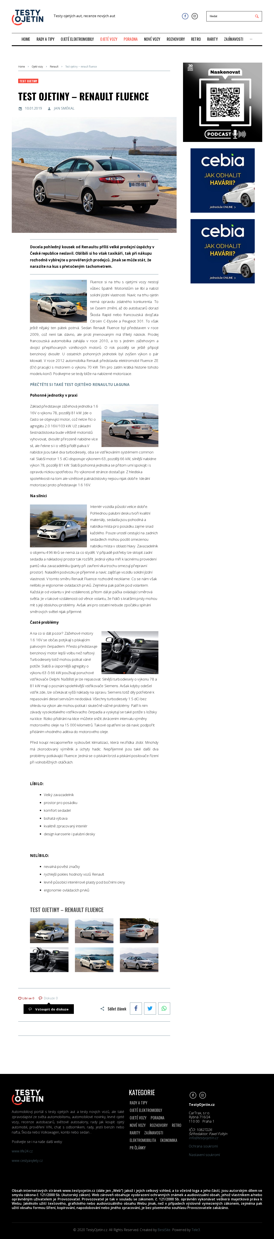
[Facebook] (185, 16)
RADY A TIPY (138, 1102)
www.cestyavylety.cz (28, 1160)
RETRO (176, 1125)
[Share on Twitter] (150, 1009)
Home (21, 66)
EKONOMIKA (168, 1140)
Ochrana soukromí (203, 1146)
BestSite (164, 1229)
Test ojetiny (28, 81)
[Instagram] (195, 16)
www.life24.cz (22, 1151)
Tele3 (196, 1229)
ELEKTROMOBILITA (143, 1140)
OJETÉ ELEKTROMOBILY (146, 1110)
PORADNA (157, 1117)
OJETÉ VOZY (138, 1117)
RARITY (135, 1132)
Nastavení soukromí (204, 1154)
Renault (54, 66)
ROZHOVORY (159, 1125)
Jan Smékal (64, 108)
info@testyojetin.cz (203, 1137)
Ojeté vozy (37, 66)
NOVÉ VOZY (138, 1125)
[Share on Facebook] (136, 1009)
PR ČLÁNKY (138, 1147)
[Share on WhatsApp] (164, 1009)
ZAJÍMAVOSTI (153, 1132)
